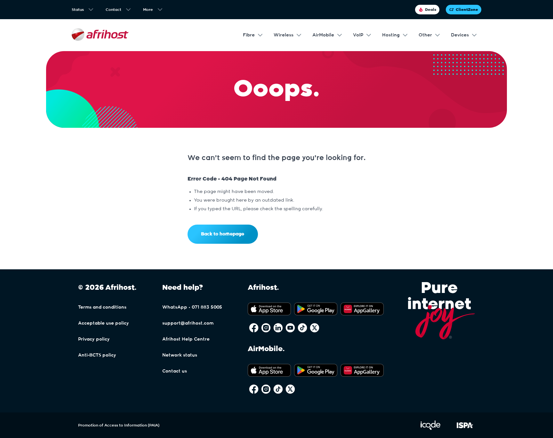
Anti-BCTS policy (97, 355)
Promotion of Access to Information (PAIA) (118, 425)
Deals (430, 10)
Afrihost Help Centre (186, 339)
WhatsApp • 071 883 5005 (192, 307)
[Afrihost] (100, 35)
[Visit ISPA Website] (465, 429)
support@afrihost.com (187, 323)
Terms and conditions (102, 307)
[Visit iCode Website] (430, 429)
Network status (179, 355)
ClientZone (467, 10)
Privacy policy (94, 339)
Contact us (174, 371)
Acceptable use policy (103, 323)
